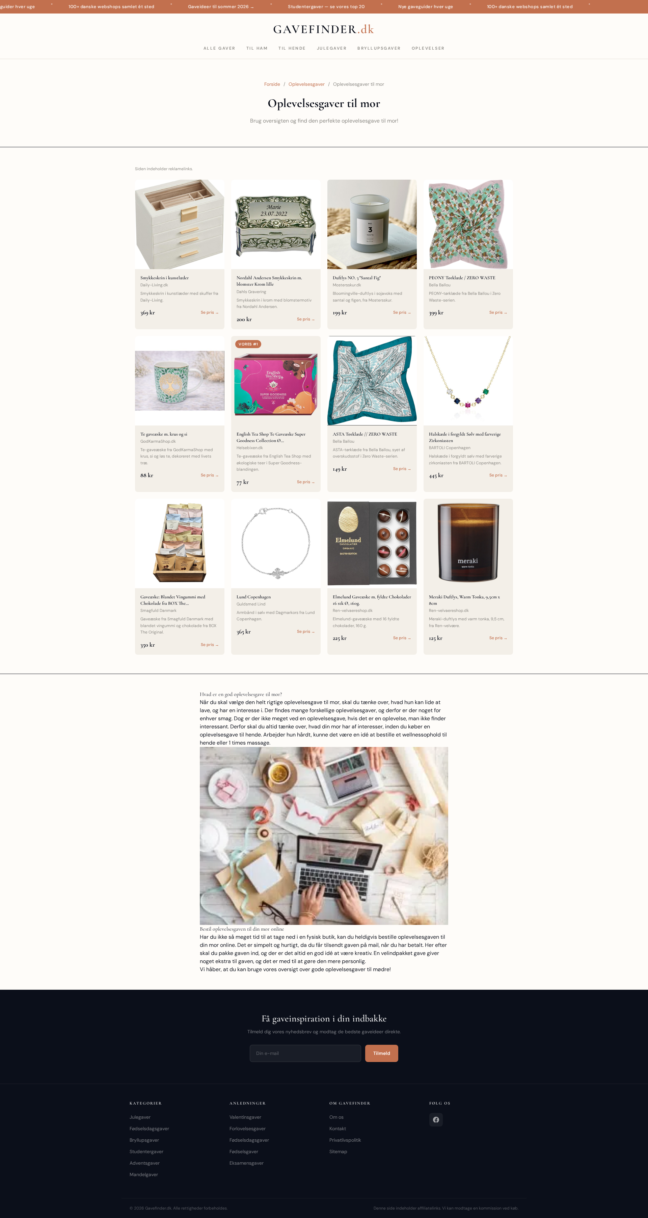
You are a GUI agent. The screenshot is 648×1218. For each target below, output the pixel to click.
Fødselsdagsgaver (149, 1128)
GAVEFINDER (324, 29)
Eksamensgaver (247, 1163)
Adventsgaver (145, 1163)
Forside (272, 84)
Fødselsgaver (244, 1151)
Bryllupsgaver (379, 48)
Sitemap (338, 1151)
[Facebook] (436, 1119)
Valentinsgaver (245, 1117)
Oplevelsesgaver (307, 84)
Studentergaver (146, 1151)
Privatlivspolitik (345, 1140)
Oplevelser (428, 48)
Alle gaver (220, 48)
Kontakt (337, 1128)
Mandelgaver (144, 1174)
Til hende (292, 48)
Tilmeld (381, 1053)
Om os (336, 1117)
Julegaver (332, 48)
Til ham (257, 48)
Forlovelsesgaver (248, 1128)
